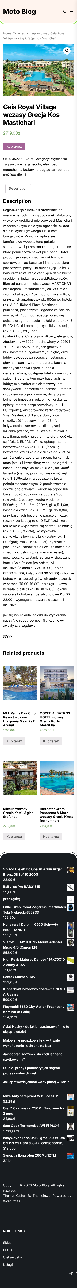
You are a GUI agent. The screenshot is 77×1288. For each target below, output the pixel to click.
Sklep (7, 1242)
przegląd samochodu (53, 169)
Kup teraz (14, 146)
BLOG (7, 1250)
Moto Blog (19, 11)
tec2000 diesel (14, 175)
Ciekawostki (12, 1257)
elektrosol (50, 164)
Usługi (8, 1264)
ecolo (36, 164)
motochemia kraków (18, 169)
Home (7, 33)
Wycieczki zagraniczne (31, 33)
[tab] (18, 188)
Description (18, 188)
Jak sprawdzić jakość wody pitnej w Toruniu (37, 1082)
